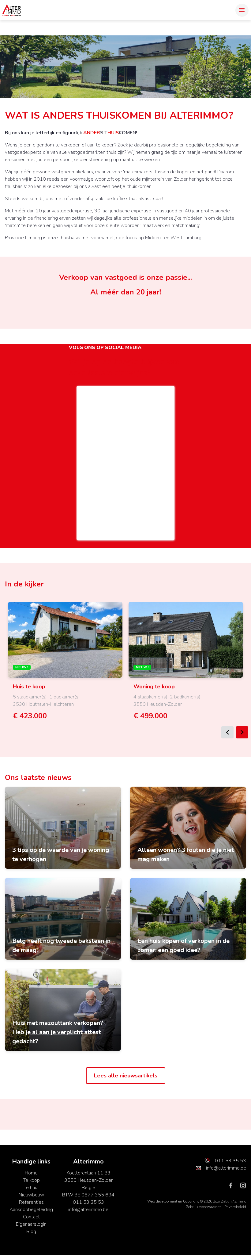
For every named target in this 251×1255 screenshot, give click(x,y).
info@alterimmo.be (88, 1209)
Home (31, 1173)
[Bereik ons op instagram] (243, 1185)
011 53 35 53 (88, 1202)
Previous (227, 732)
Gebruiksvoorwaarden (204, 1206)
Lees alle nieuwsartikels (125, 1075)
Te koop (31, 1180)
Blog (31, 1231)
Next (242, 732)
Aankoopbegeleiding (31, 1209)
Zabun (226, 1201)
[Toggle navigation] (242, 10)
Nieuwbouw (31, 1195)
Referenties (31, 1202)
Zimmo (240, 1201)
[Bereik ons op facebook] (233, 1185)
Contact (31, 1217)
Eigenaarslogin (31, 1224)
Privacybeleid (235, 1206)
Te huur (31, 1187)
